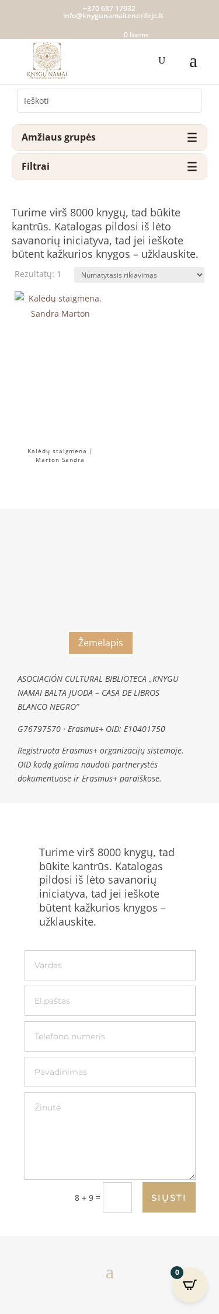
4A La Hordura (101, 587)
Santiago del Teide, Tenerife (101, 620)
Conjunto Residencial (101, 555)
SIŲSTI (169, 1197)
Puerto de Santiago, (101, 603)
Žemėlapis (100, 642)
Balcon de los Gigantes (101, 569)
